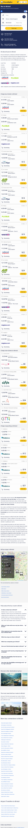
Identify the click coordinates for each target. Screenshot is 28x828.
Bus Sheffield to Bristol (5, 781)
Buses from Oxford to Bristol (6, 771)
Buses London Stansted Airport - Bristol (9, 812)
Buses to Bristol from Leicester (7, 756)
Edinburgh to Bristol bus (6, 739)
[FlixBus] (15, 78)
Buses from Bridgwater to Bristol (7, 729)
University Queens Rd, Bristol (7, 595)
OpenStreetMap (20, 580)
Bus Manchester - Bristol (6, 760)
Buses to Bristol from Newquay (7, 767)
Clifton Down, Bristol (5, 591)
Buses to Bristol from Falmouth (7, 744)
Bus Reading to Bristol (5, 777)
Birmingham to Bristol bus (6, 725)
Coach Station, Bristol (5, 586)
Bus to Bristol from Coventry (6, 737)
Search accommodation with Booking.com (12, 25)
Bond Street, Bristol (5, 597)
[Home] (8, 2)
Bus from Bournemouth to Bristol (7, 727)
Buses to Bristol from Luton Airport (8, 814)
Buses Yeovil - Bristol (5, 796)
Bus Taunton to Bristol (5, 790)
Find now (23, 110)
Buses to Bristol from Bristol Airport (8, 805)
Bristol (23, 553)
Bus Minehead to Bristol (6, 762)
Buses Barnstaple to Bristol (6, 723)
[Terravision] (5, 83)
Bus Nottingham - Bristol (6, 769)
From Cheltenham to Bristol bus (7, 735)
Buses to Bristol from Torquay (7, 792)
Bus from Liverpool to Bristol (6, 758)
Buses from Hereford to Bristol (7, 752)
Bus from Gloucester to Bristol (7, 748)
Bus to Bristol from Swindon (6, 788)
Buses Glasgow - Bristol (5, 746)
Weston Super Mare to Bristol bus (7, 794)
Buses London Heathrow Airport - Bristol (9, 810)
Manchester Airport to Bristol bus (7, 816)
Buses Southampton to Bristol (7, 783)
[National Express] (5, 78)
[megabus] (15, 83)
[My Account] (17, 2)
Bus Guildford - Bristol (5, 750)
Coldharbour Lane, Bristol (6, 593)
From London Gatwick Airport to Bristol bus (9, 807)
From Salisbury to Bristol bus (6, 779)
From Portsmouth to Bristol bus (7, 775)
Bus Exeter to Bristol (5, 741)
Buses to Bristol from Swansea (7, 785)
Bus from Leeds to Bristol (6, 754)
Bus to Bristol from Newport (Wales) (8, 765)
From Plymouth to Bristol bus (7, 773)
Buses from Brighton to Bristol (7, 731)
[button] (17, 571)
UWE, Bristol (3, 588)
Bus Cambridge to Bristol (6, 733)
